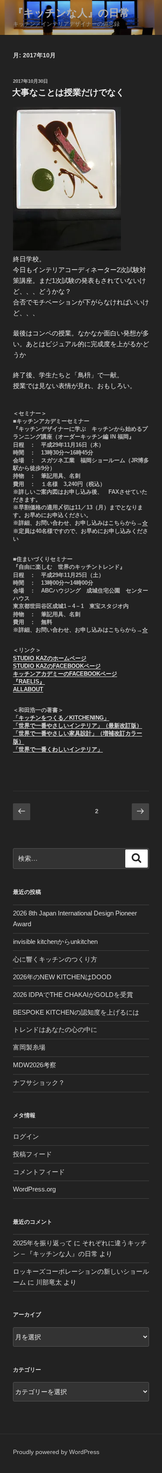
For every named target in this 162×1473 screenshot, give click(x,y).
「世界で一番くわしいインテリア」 (58, 749)
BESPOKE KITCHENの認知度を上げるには (76, 1012)
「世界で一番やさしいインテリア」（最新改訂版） (77, 725)
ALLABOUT (28, 689)
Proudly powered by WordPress (56, 1451)
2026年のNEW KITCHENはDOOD (62, 977)
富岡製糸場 (29, 1047)
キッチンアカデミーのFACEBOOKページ (65, 674)
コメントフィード (39, 1171)
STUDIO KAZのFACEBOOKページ (57, 666)
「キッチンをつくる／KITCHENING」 (61, 718)
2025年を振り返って (42, 1243)
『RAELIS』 (29, 681)
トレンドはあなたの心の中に (55, 1029)
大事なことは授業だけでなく (68, 92)
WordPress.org (34, 1189)
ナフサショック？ (39, 1082)
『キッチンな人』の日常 (71, 13)
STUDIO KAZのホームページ (49, 658)
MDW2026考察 (34, 1065)
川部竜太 (49, 1282)
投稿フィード (32, 1154)
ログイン (26, 1136)
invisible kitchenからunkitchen (55, 941)
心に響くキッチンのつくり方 (55, 959)
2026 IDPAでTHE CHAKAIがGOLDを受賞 (73, 994)
